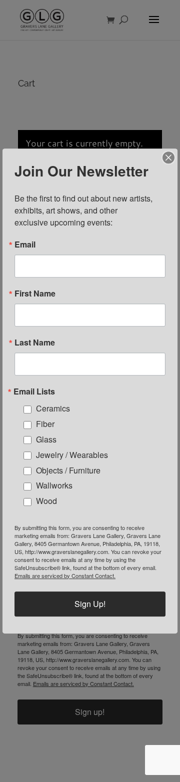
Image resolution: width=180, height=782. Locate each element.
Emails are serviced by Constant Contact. (65, 576)
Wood (46, 500)
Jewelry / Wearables (72, 454)
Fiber (45, 424)
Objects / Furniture (68, 470)
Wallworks (54, 486)
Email (25, 244)
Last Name (34, 342)
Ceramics (53, 408)
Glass (46, 439)
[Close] (168, 158)
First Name (35, 294)
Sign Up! (90, 604)
